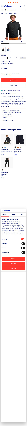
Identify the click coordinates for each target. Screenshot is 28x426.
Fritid (6, 13)
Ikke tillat (13, 268)
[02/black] (3, 49)
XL (22, 57)
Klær (2, 13)
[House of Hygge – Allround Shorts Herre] (20, 144)
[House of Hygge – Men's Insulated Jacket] (7, 144)
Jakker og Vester (13, 13)
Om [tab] (22, 214)
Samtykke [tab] (5, 214)
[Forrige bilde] (22, 42)
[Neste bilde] (24, 42)
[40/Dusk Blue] (8, 49)
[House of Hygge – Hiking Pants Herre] (7, 167)
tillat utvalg (13, 263)
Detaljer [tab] (13, 214)
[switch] (23, 243)
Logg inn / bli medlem (6, 74)
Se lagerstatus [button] (16, 90)
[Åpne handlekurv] (24, 6)
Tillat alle (13, 258)
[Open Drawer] (2, 10)
